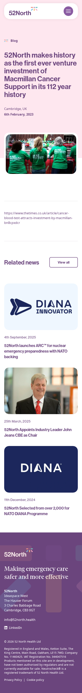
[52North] (23, 11)
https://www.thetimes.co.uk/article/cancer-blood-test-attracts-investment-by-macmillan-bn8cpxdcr (38, 218)
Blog (14, 40)
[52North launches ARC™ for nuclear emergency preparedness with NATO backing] (41, 306)
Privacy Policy (13, 680)
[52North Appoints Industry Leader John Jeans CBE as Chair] (41, 391)
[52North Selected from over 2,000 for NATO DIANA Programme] (41, 469)
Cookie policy (35, 680)
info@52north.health (19, 620)
